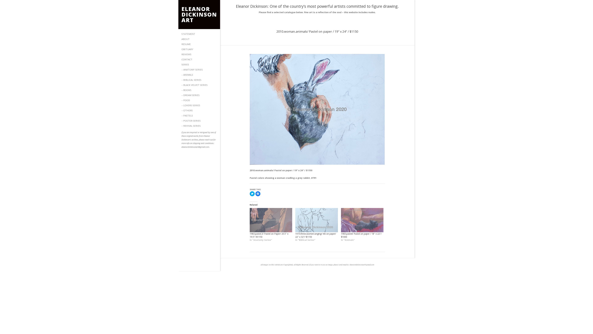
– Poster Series (191, 120)
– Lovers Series (190, 105)
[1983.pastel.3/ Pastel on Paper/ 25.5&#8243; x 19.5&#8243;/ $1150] (271, 220)
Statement (188, 33)
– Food (185, 100)
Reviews (186, 54)
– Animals (187, 74)
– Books (186, 90)
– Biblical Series (191, 79)
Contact (186, 59)
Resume (186, 44)
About (185, 39)
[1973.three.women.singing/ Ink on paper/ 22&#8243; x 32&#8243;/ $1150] (316, 220)
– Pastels (187, 115)
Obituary (187, 49)
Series (185, 64)
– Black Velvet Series (194, 84)
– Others (187, 110)
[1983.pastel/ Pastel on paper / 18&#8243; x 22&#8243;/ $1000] (362, 220)
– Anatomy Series (192, 69)
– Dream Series (190, 95)
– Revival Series (191, 125)
